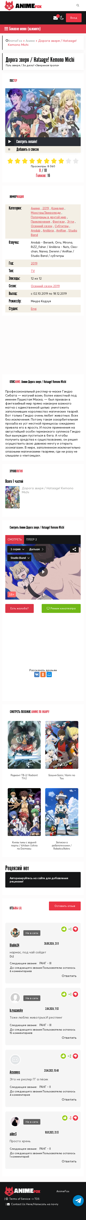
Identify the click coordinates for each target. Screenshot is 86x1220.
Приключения (40, 221)
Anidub (35, 230)
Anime (28, 5)
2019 (45, 208)
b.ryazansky (16, 1010)
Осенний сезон (41, 226)
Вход (73, 17)
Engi (34, 308)
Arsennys (15, 1072)
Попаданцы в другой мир (48, 217)
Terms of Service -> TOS (24, 1198)
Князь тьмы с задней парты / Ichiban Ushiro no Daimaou (24, 845)
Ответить (69, 976)
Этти (70, 221)
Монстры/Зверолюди (46, 212)
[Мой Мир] (49, 674)
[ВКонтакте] (36, 674)
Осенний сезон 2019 (45, 286)
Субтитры (62, 226)
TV (33, 271)
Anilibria (48, 230)
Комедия (57, 208)
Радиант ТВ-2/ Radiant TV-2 (24, 777)
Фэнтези (58, 221)
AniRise (61, 230)
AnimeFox (15, 41)
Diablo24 (14, 945)
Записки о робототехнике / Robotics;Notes (62, 845)
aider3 (13, 1134)
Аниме (30, 41)
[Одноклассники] (43, 674)
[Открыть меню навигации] (6, 17)
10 (76, 161)
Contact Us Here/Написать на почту (34, 1204)
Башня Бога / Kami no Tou (62, 777)
